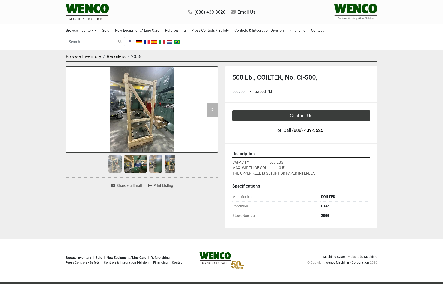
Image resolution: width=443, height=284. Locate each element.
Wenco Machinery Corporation (347, 262)
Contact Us (301, 115)
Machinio (370, 257)
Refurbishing (175, 30)
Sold (105, 30)
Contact (317, 30)
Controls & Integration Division (259, 30)
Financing (297, 30)
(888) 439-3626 (209, 12)
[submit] (120, 41)
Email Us (246, 12)
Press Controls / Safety (210, 30)
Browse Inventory (80, 30)
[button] (81, 30)
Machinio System (335, 257)
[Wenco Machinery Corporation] (221, 260)
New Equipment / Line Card (137, 30)
